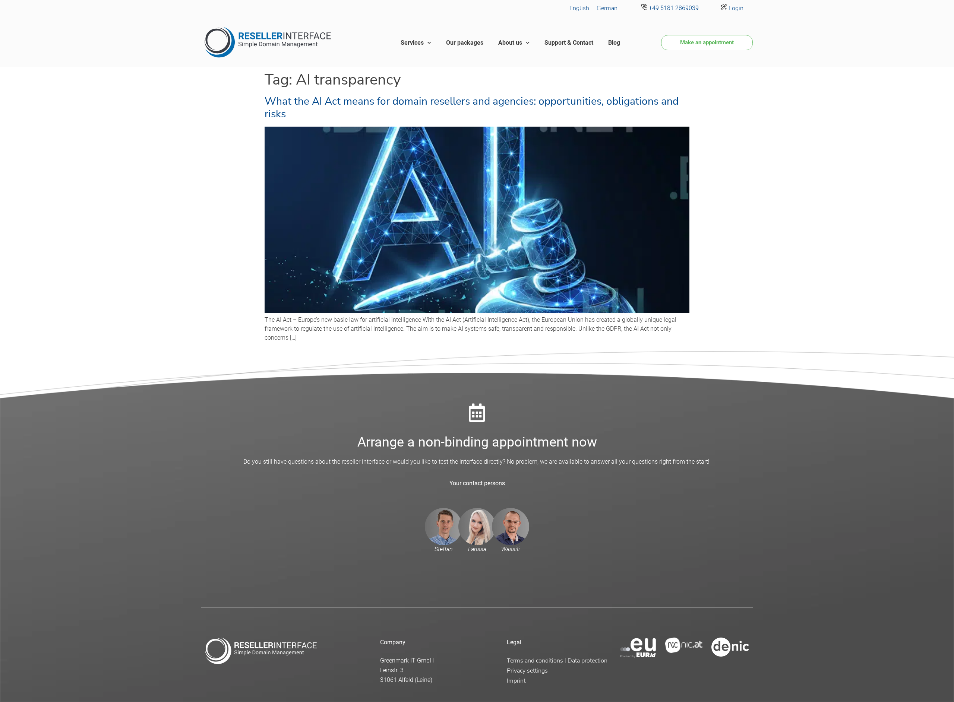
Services (412, 42)
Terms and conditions (535, 661)
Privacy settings (527, 671)
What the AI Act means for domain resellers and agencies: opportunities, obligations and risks (472, 107)
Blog (614, 42)
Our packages (464, 42)
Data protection (587, 661)
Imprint (516, 681)
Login (735, 8)
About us (510, 42)
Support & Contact (568, 42)
